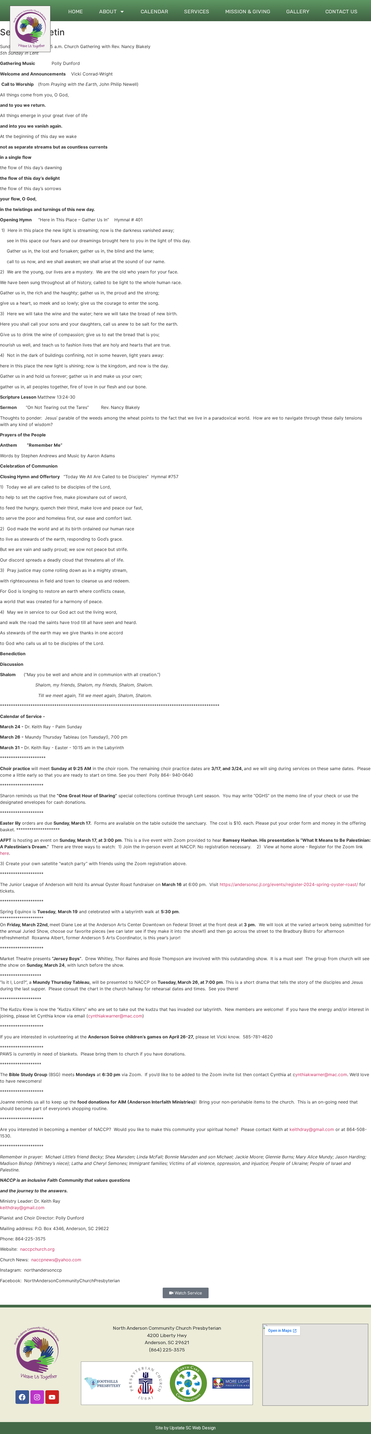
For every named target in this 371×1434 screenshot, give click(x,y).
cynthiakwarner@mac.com (115, 1016)
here (4, 853)
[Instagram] (37, 1397)
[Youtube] (52, 1397)
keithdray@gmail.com (312, 1129)
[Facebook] (22, 1397)
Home (75, 11)
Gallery (297, 11)
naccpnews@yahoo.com (56, 1259)
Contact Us (341, 11)
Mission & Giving (247, 11)
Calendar (154, 11)
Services (196, 11)
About (108, 11)
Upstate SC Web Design (193, 1427)
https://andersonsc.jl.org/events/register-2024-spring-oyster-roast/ (289, 884)
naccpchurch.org (37, 1249)
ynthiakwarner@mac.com (321, 1074)
